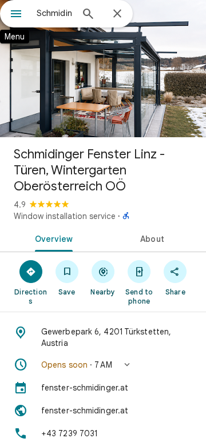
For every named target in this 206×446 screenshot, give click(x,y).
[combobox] (54, 13)
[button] (103, 364)
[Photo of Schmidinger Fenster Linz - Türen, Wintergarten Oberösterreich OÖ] (103, 68)
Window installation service (65, 216)
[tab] (51, 238)
